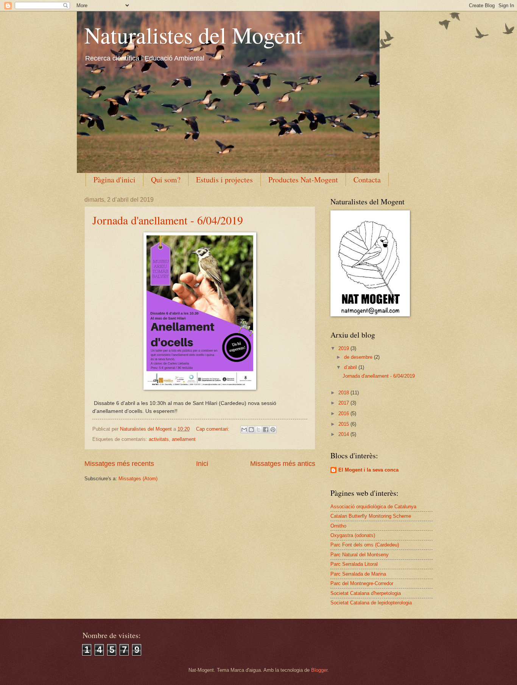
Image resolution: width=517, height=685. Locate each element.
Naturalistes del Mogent (193, 35)
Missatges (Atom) (137, 478)
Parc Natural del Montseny (359, 554)
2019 (344, 348)
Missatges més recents (119, 463)
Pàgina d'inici (114, 179)
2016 (344, 413)
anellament (184, 439)
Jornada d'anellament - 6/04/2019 (167, 219)
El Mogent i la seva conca (368, 470)
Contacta (367, 179)
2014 (344, 434)
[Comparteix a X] (258, 429)
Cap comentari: (213, 429)
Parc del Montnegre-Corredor (361, 583)
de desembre (359, 357)
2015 (344, 424)
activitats (159, 439)
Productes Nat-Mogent (303, 179)
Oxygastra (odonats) (352, 535)
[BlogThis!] (251, 429)
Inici (202, 463)
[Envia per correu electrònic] (244, 429)
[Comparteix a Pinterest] (273, 429)
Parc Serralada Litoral (354, 564)
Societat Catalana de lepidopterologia (371, 603)
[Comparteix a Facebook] (265, 429)
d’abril (351, 367)
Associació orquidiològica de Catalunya (373, 506)
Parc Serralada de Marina (358, 574)
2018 (344, 392)
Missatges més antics (282, 463)
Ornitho (338, 526)
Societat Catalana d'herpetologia (365, 593)
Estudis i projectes (224, 179)
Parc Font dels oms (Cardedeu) (364, 545)
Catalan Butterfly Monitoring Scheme (370, 516)
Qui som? (166, 179)
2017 (344, 403)
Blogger (319, 670)
